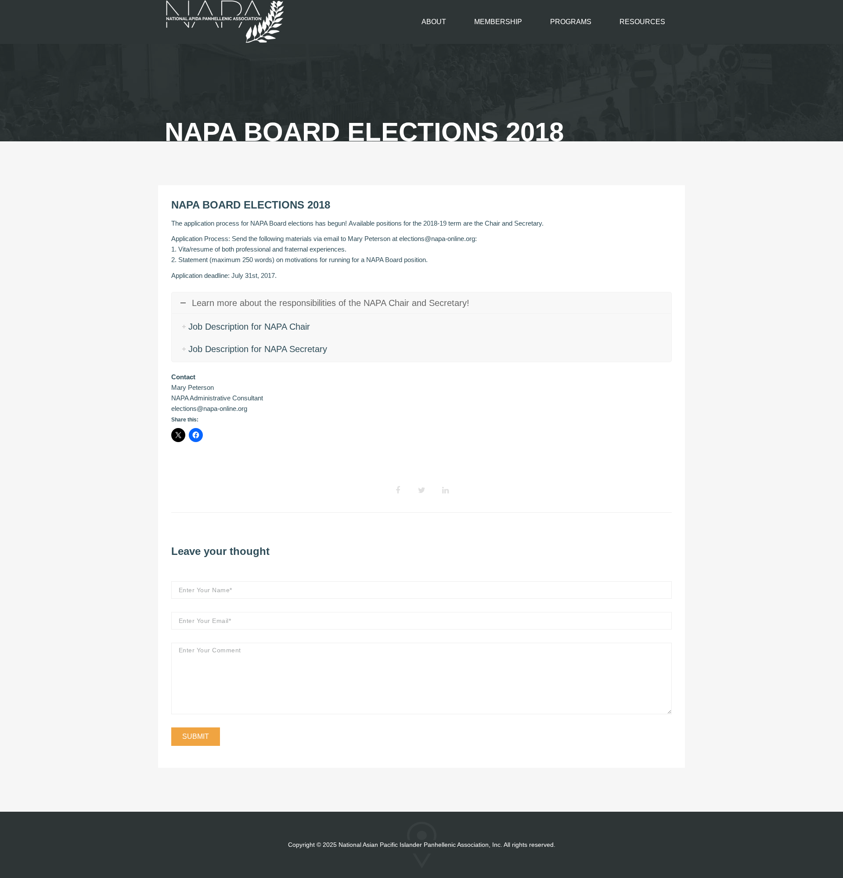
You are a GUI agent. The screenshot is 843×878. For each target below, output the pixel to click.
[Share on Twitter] (421, 490)
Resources (642, 21)
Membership (498, 21)
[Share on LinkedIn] (445, 490)
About (434, 21)
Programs (570, 21)
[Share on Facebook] (398, 490)
